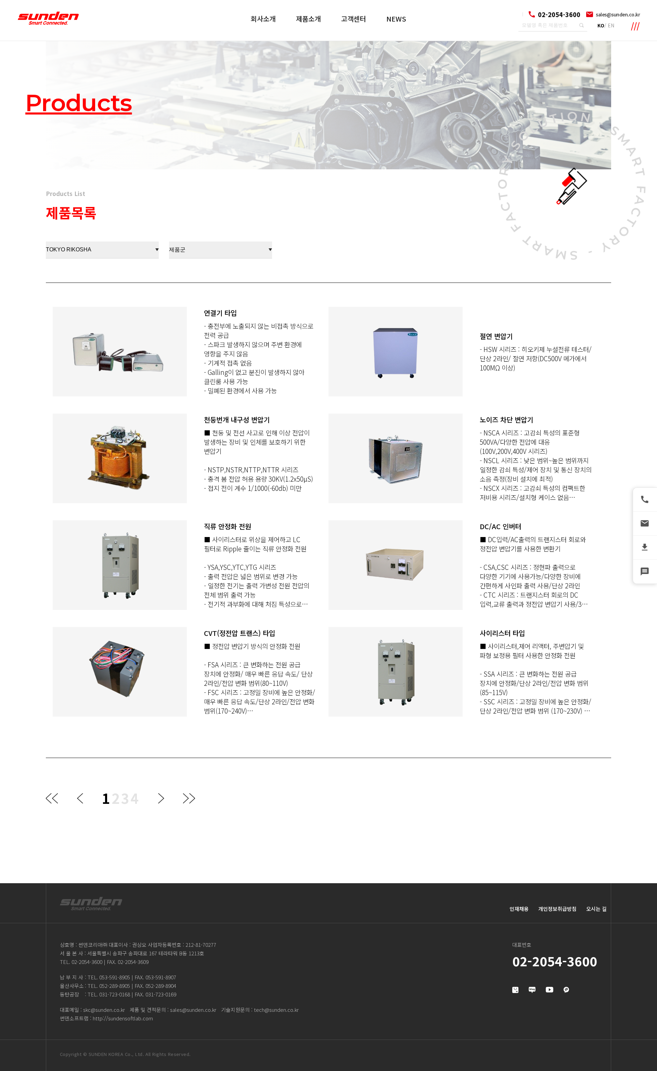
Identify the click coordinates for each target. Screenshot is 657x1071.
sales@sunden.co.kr (618, 14)
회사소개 (263, 19)
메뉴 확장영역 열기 (635, 26)
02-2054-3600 (87, 961)
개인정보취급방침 (557, 908)
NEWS (396, 19)
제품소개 (308, 19)
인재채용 (519, 908)
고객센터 (353, 19)
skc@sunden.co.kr (104, 1009)
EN (611, 25)
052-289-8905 (114, 985)
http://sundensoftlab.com (123, 1018)
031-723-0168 (114, 994)
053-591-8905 (114, 977)
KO (600, 25)
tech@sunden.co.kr (276, 1009)
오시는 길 (596, 908)
